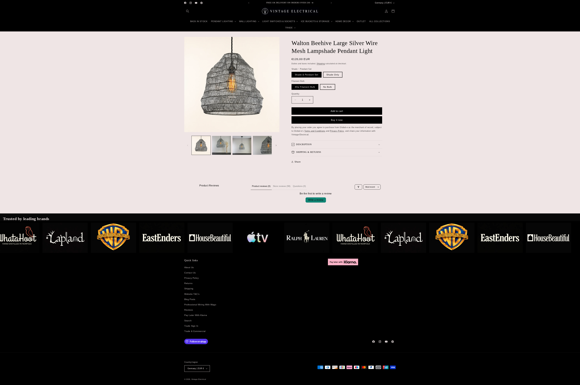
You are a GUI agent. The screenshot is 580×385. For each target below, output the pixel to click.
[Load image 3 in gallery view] (241, 145)
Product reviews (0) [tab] (261, 186)
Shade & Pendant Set (306, 74)
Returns (188, 283)
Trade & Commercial (195, 331)
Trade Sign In (191, 326)
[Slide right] (276, 145)
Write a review (315, 200)
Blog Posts (189, 299)
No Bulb (327, 87)
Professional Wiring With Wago (200, 304)
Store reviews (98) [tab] (281, 186)
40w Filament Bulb (305, 87)
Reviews (188, 310)
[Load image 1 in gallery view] (201, 145)
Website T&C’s (192, 294)
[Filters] (358, 187)
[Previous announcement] (248, 3)
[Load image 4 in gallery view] (262, 145)
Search (188, 320)
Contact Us (190, 272)
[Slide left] (187, 145)
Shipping (321, 64)
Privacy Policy (191, 278)
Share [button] (298, 162)
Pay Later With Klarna (195, 315)
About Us (189, 267)
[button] (187, 11)
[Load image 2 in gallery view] (221, 145)
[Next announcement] (331, 3)
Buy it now (337, 120)
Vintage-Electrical (198, 379)
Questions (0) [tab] (299, 186)
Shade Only (332, 74)
